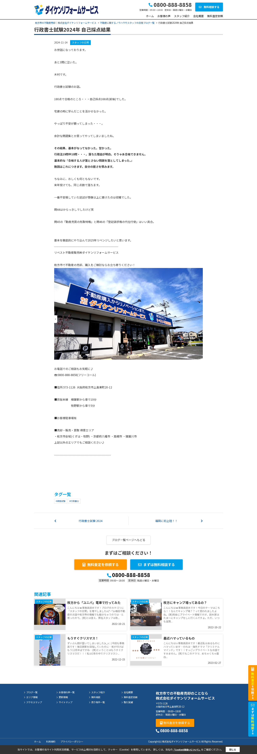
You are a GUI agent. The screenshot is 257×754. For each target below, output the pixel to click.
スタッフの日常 (80, 42)
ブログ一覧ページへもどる (128, 540)
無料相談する (211, 7)
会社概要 (198, 16)
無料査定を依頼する (103, 564)
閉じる (232, 749)
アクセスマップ (34, 702)
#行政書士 (74, 500)
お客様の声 (163, 16)
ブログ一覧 (32, 692)
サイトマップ (65, 702)
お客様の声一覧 (67, 692)
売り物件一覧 (98, 702)
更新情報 (63, 697)
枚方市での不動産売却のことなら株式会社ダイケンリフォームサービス (185, 696)
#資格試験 (60, 500)
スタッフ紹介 (182, 16)
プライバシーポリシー (71, 741)
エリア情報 (32, 697)
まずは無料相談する (159, 564)
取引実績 (128, 702)
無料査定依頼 (215, 16)
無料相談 (95, 697)
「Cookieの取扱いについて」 (187, 749)
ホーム (150, 16)
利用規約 (50, 741)
